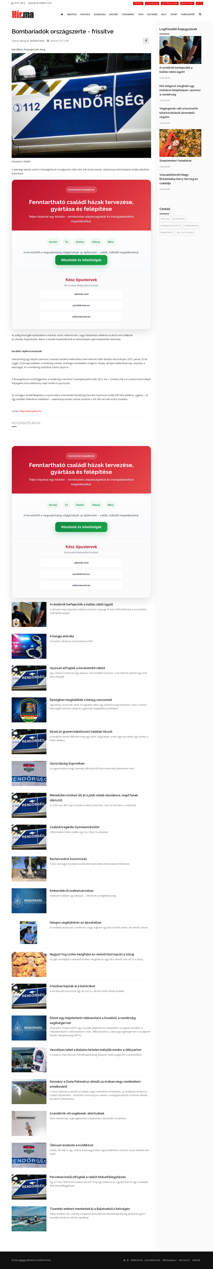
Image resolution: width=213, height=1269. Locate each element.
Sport (174, 14)
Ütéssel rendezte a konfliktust (71, 1145)
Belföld (72, 14)
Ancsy (23, 40)
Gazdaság (100, 14)
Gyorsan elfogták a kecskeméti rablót (77, 668)
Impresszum (137, 1260)
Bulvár (113, 14)
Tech (141, 14)
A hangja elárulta (62, 636)
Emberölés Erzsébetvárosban (71, 890)
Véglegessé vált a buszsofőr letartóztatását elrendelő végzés (178, 113)
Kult (164, 14)
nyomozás (179, 219)
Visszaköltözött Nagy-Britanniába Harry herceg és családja (178, 179)
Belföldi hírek (37, 40)
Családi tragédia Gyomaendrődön (74, 827)
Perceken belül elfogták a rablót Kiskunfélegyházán (88, 1177)
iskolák (165, 219)
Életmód (152, 14)
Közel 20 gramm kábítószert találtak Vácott (81, 731)
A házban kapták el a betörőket (72, 986)
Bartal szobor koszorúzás (68, 859)
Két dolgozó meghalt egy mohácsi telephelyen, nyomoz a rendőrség (180, 90)
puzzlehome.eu (81, 305)
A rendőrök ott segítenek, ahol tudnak (77, 1113)
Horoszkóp (188, 14)
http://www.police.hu (31, 411)
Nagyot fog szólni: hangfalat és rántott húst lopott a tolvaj (92, 954)
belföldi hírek (185, 232)
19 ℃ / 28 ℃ (19, 3)
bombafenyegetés (171, 225)
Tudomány (127, 14)
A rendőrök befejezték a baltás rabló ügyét (81, 604)
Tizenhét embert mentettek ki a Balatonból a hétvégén (90, 1209)
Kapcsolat (184, 1260)
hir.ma (22, 1260)
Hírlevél (196, 1260)
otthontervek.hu (81, 316)
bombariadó (192, 225)
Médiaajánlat (170, 1260)
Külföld (85, 14)
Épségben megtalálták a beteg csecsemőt (81, 700)
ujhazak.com (81, 294)
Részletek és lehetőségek (81, 260)
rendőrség (167, 232)
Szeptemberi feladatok (175, 160)
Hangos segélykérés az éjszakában (75, 922)
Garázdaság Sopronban (67, 763)
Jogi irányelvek (152, 1260)
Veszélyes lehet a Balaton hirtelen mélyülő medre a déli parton (95, 1049)
